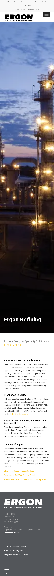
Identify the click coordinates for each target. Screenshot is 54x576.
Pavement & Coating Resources (16, 551)
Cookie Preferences (12, 532)
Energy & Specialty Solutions (15, 546)
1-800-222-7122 (20, 10)
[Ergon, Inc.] (22, 17)
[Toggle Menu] (46, 14)
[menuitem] (9, 2)
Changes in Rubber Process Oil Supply (19, 471)
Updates (28, 6)
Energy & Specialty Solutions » (31, 341)
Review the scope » (20, 414)
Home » (9, 341)
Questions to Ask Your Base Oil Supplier (20, 475)
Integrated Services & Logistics (16, 555)
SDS (5, 574)
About (9, 2)
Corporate (29, 2)
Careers (37, 2)
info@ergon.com (33, 10)
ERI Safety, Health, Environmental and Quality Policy (25, 479)
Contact (45, 2)
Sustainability (18, 2)
